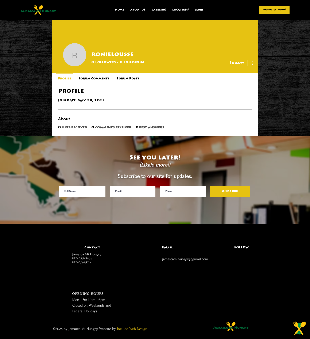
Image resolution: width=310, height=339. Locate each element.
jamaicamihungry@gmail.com (185, 259)
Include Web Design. (132, 329)
